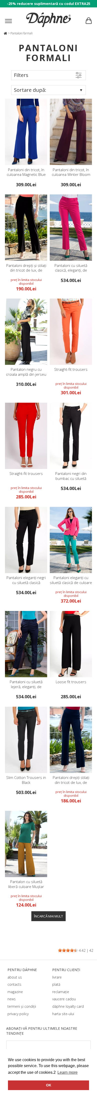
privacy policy (18, 1013)
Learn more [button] (67, 1072)
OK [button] (48, 1085)
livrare (57, 977)
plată (56, 984)
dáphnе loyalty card (68, 1006)
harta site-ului (63, 1013)
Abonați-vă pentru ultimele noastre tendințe (41, 1031)
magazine (15, 991)
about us (14, 977)
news (11, 999)
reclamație (60, 991)
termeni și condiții (21, 1006)
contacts (14, 984)
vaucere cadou (64, 999)
